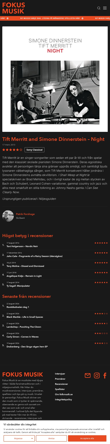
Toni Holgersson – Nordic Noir (22, 246)
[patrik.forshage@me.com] (87, 375)
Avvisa (51, 438)
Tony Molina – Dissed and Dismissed (25, 266)
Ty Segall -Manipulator (18, 285)
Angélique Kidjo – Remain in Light (24, 276)
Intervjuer (60, 373)
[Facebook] (105, 376)
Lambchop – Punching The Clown (24, 326)
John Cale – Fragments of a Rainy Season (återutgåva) (34, 256)
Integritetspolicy (63, 399)
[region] (55, 432)
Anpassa (18, 438)
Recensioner (61, 384)
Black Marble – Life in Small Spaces (25, 317)
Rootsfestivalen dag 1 (18, 307)
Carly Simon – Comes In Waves (23, 336)
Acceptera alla (87, 438)
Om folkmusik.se (64, 394)
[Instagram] (97, 375)
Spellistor (60, 389)
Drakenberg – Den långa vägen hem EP (27, 346)
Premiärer (60, 379)
